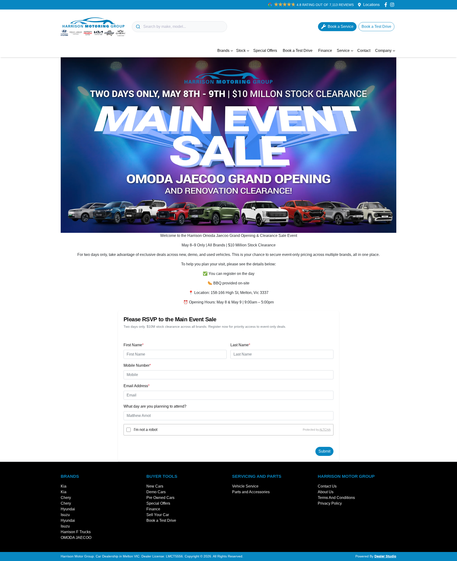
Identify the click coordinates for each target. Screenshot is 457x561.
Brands (223, 51)
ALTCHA (325, 429)
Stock (241, 51)
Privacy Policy (330, 503)
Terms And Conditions (336, 498)
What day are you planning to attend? (155, 406)
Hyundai (68, 509)
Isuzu (65, 515)
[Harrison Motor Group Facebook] (386, 4)
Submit (324, 451)
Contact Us (327, 486)
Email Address (136, 386)
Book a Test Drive (298, 51)
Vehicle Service (245, 486)
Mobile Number (137, 365)
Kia (63, 486)
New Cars (154, 486)
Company (383, 51)
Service (343, 51)
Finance (325, 51)
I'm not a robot (145, 430)
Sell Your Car (157, 515)
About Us (325, 492)
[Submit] (137, 26)
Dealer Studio (385, 556)
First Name (134, 345)
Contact (363, 51)
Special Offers (265, 51)
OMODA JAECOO (76, 538)
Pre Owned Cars (160, 498)
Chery (66, 498)
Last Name (240, 345)
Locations (371, 5)
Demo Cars (156, 492)
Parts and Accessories (251, 492)
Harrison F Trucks (76, 532)
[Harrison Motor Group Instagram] (393, 4)
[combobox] (179, 26)
